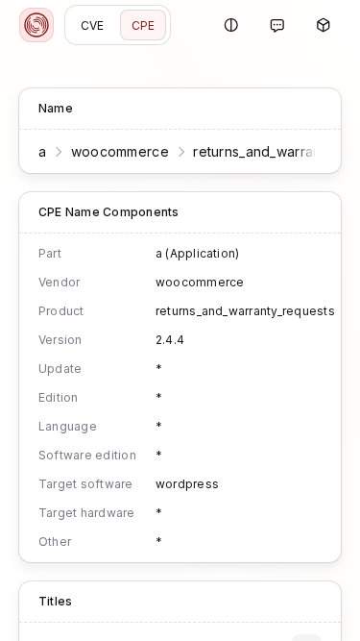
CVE (93, 25)
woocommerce (120, 151)
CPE (144, 25)
